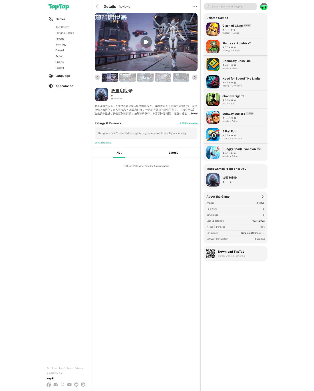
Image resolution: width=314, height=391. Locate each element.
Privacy (79, 368)
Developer (52, 368)
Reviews (124, 6)
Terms (70, 368)
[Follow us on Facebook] (49, 384)
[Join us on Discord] (55, 384)
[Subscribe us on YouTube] (69, 384)
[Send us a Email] (83, 384)
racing (60, 67)
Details (110, 6)
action (59, 56)
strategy (61, 44)
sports (60, 61)
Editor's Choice (65, 32)
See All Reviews (103, 142)
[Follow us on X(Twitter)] (62, 384)
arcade (60, 38)
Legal (62, 368)
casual (60, 50)
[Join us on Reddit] (76, 384)
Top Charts (62, 27)
